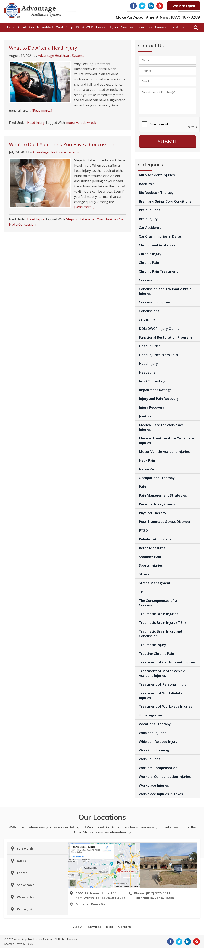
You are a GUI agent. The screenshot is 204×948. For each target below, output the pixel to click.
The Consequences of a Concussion (158, 602)
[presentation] (169, 124)
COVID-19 (147, 319)
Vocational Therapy (155, 724)
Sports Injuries (151, 565)
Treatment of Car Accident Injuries (167, 662)
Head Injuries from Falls (158, 354)
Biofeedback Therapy (156, 192)
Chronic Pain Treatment (158, 271)
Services (94, 927)
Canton (22, 873)
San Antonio (26, 885)
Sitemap (9, 943)
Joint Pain (146, 416)
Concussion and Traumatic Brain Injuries (165, 291)
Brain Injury (148, 218)
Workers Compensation (158, 767)
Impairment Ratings (155, 389)
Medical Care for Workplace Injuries (161, 427)
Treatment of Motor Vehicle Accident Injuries (162, 673)
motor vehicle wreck (81, 122)
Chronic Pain (149, 262)
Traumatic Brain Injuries (158, 613)
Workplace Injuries (154, 785)
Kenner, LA (24, 909)
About (78, 927)
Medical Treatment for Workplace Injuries (166, 440)
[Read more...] (42, 110)
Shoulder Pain (150, 556)
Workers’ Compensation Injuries (165, 776)
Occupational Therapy (157, 477)
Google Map (104, 865)
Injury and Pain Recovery (159, 398)
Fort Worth (25, 848)
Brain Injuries (149, 210)
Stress (144, 574)
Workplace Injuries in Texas (161, 794)
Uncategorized (151, 715)
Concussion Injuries (155, 302)
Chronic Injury (150, 253)
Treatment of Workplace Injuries (165, 706)
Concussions (149, 311)
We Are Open (183, 5)
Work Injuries (149, 759)
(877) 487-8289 (185, 17)
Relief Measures (152, 548)
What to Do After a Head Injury (43, 47)
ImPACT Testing (152, 381)
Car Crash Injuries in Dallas (160, 236)
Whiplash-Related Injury (158, 741)
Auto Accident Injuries (157, 175)
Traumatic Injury (152, 644)
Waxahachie (25, 897)
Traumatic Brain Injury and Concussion (160, 633)
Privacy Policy (24, 943)
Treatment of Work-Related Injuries (161, 695)
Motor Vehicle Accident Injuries (164, 451)
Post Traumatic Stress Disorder (165, 521)
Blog (109, 927)
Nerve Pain (148, 469)
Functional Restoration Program (165, 337)
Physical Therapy (152, 513)
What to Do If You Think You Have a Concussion (61, 144)
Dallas (21, 861)
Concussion (148, 280)
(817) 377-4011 (158, 893)
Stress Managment (155, 583)
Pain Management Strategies (163, 495)
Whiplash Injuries (152, 732)
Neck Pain (147, 460)
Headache (147, 372)
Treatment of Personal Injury (163, 684)
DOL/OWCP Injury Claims (159, 328)
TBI (142, 591)
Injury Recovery (151, 407)
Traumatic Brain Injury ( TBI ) (162, 622)
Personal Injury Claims (157, 504)
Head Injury (36, 122)
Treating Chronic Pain (156, 653)
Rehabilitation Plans (155, 539)
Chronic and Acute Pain (157, 245)
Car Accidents (150, 227)
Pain (142, 486)
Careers (124, 927)
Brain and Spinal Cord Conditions (165, 201)
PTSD (143, 530)
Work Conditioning (154, 750)
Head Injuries (150, 346)
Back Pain (147, 183)
